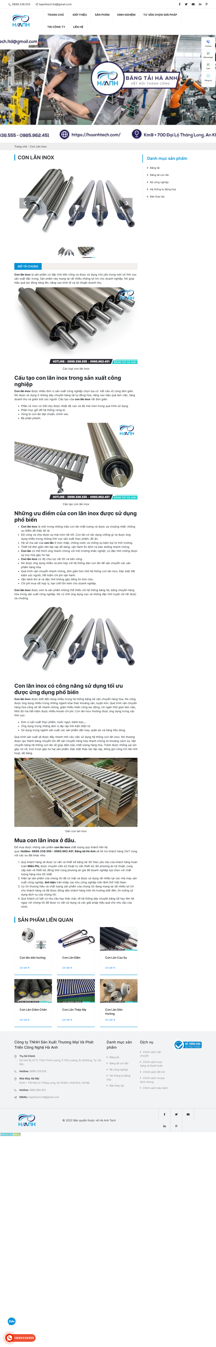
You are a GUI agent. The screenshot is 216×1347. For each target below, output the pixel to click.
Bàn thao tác (157, 196)
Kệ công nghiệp (159, 182)
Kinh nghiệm (126, 14)
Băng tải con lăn (159, 175)
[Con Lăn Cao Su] (119, 939)
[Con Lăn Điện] (76, 939)
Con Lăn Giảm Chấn (33, 1009)
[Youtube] (193, 4)
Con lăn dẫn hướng (33, 957)
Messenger (208, 57)
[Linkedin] (200, 4)
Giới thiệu (80, 14)
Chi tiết (24, 967)
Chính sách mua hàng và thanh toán (151, 1063)
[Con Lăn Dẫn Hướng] (119, 991)
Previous (24, 203)
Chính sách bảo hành (155, 1088)
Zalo (208, 68)
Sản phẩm (102, 14)
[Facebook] (180, 4)
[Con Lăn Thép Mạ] (76, 991)
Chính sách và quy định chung (152, 1079)
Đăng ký (208, 80)
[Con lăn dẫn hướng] (33, 939)
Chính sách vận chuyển (150, 1053)
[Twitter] (186, 4)
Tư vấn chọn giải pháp (160, 14)
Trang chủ (55, 14)
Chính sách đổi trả (154, 1072)
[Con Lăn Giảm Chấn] (33, 991)
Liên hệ (78, 27)
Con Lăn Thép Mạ (74, 1009)
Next (127, 203)
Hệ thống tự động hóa (163, 189)
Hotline (208, 46)
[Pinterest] (207, 4)
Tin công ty (56, 27)
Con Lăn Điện (71, 957)
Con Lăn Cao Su (116, 957)
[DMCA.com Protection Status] (10, 1134)
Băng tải (155, 167)
